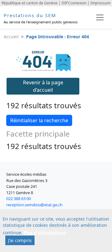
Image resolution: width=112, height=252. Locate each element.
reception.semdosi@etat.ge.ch (34, 205)
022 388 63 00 (18, 198)
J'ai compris (20, 240)
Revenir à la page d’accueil (43, 86)
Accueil (11, 37)
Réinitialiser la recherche (39, 120)
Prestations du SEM (30, 15)
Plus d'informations (45, 233)
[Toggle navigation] (99, 17)
